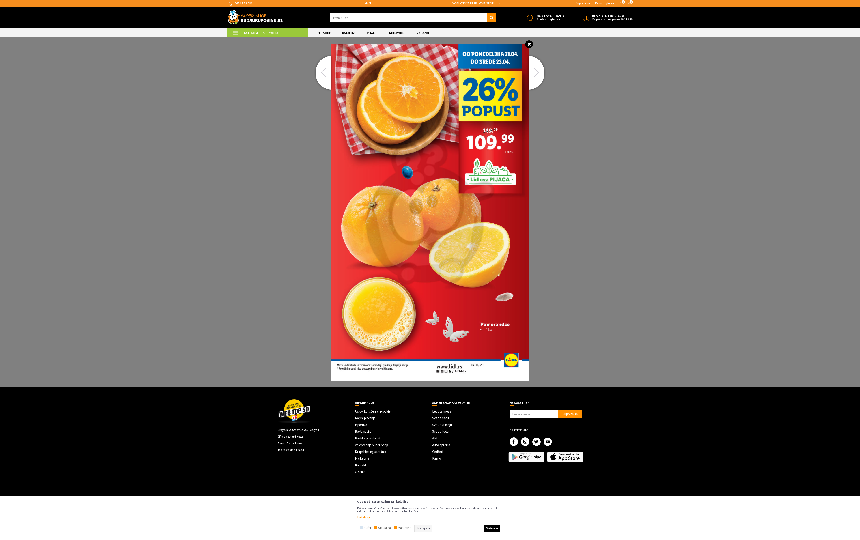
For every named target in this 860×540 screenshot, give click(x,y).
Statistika (384, 527)
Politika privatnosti (368, 438)
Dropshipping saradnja (370, 451)
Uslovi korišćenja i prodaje (373, 411)
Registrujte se (604, 3)
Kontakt (360, 465)
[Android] (526, 457)
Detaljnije (363, 517)
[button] (413, 17)
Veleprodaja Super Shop (371, 445)
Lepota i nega (441, 411)
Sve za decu (440, 418)
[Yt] (548, 442)
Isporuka (361, 424)
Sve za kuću (440, 431)
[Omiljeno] (621, 4)
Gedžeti (437, 451)
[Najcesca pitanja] (530, 18)
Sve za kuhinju (442, 424)
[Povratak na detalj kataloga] (529, 44)
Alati (435, 438)
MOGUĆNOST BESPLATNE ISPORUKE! (430, 3)
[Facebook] (514, 441)
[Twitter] (536, 442)
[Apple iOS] (565, 457)
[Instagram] (525, 441)
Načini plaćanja (365, 418)
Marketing (362, 458)
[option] (430, 3)
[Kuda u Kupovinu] (255, 17)
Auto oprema (441, 445)
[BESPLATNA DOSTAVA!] (585, 18)
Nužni (367, 527)
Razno (436, 458)
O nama (360, 471)
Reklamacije (363, 431)
